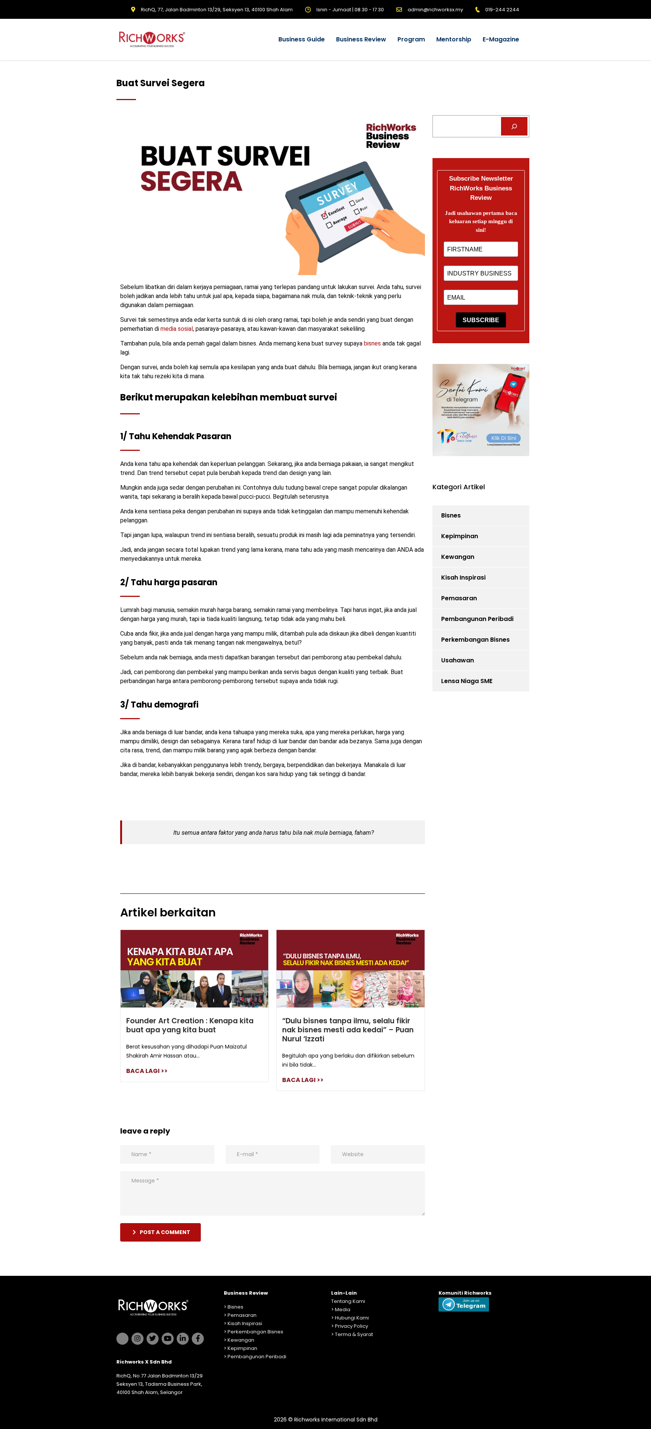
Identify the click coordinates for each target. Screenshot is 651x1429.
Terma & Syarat (354, 1334)
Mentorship (453, 39)
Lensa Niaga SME (466, 681)
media (168, 328)
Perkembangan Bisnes (475, 639)
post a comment (165, 1232)
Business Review (361, 39)
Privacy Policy (351, 1326)
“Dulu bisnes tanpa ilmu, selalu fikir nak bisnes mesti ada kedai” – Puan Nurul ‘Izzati (348, 1030)
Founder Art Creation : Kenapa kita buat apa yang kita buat (190, 1025)
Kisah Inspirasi (463, 577)
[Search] (514, 126)
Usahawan (457, 660)
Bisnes (451, 515)
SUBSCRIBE (481, 320)
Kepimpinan (459, 536)
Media (342, 1309)
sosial (185, 328)
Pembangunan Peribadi (477, 619)
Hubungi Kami (352, 1317)
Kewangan (457, 556)
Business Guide (301, 39)
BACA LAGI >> (147, 1071)
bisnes (372, 343)
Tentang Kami (348, 1301)
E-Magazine (501, 39)
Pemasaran (459, 598)
